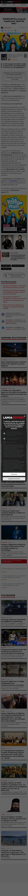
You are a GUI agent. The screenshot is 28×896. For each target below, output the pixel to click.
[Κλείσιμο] (24, 416)
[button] (14, 442)
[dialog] (14, 448)
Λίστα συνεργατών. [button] (7, 458)
